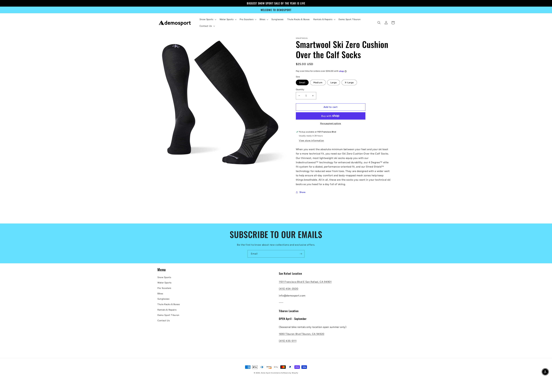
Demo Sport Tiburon (168, 315)
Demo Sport (266, 373)
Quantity (300, 89)
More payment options (330, 123)
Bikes (160, 293)
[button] (207, 19)
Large (333, 82)
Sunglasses (163, 298)
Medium (317, 82)
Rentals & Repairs (166, 309)
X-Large (349, 82)
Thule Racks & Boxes (168, 304)
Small (302, 82)
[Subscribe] (300, 254)
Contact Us (163, 320)
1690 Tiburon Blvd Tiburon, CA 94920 (301, 333)
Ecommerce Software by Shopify (284, 373)
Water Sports (164, 282)
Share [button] (302, 192)
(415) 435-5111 (287, 340)
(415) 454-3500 (288, 288)
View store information (311, 140)
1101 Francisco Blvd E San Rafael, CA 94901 (305, 281)
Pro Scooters (164, 288)
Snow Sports (164, 277)
